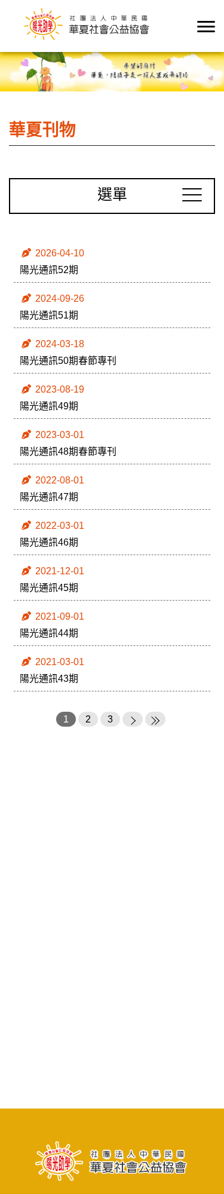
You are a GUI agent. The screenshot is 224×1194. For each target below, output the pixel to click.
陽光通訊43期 (49, 678)
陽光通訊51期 (49, 315)
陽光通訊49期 (49, 406)
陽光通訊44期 (49, 633)
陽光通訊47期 (49, 497)
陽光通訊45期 (49, 588)
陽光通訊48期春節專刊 (68, 451)
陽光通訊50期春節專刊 (68, 361)
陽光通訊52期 (49, 270)
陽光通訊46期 (49, 542)
